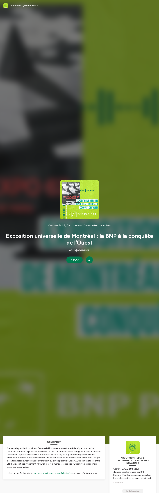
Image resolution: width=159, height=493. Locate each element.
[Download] (89, 260)
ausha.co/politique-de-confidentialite (53, 473)
